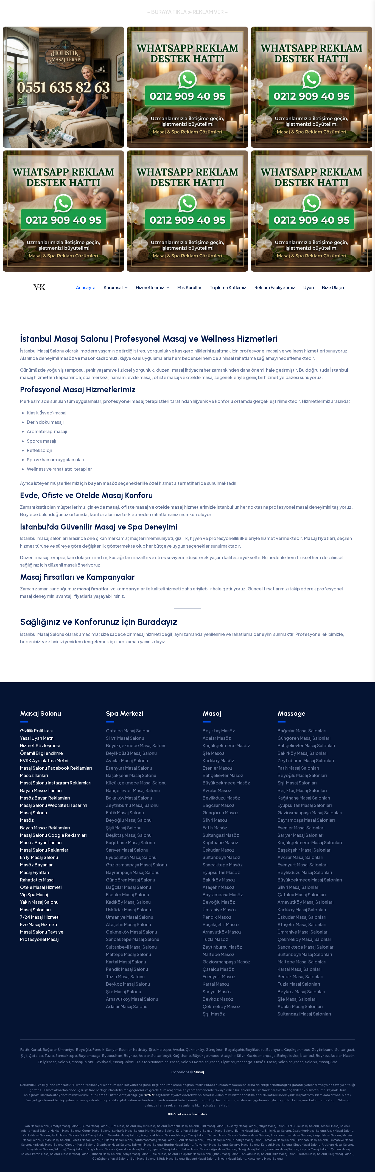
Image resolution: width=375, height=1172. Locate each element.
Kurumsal (113, 287)
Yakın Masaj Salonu (39, 902)
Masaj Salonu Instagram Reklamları (55, 783)
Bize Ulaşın (333, 287)
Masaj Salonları (35, 909)
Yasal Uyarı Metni (37, 738)
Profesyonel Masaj (39, 939)
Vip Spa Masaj (34, 894)
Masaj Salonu (33, 812)
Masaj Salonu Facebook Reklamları (56, 768)
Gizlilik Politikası (36, 730)
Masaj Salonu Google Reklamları (53, 835)
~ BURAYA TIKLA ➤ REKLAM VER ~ (187, 11)
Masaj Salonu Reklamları (44, 850)
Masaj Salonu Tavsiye (41, 932)
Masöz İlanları (34, 775)
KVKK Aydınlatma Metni (44, 760)
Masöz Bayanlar (36, 864)
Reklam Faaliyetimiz (274, 287)
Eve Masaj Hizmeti (38, 924)
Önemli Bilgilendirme (41, 753)
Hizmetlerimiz (150, 287)
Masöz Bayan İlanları (40, 842)
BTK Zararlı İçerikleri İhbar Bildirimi (187, 1114)
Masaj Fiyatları (34, 872)
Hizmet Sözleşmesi (40, 745)
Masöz (27, 820)
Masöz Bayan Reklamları (45, 798)
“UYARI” (149, 1095)
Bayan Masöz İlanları (40, 790)
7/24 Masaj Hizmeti (39, 917)
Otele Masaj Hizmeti (40, 887)
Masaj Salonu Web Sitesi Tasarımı (53, 805)
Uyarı (308, 287)
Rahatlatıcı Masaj (37, 880)
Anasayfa (86, 287)
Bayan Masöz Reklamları (45, 827)
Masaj (199, 1072)
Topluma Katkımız (228, 287)
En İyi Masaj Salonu (39, 857)
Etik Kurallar (189, 287)
